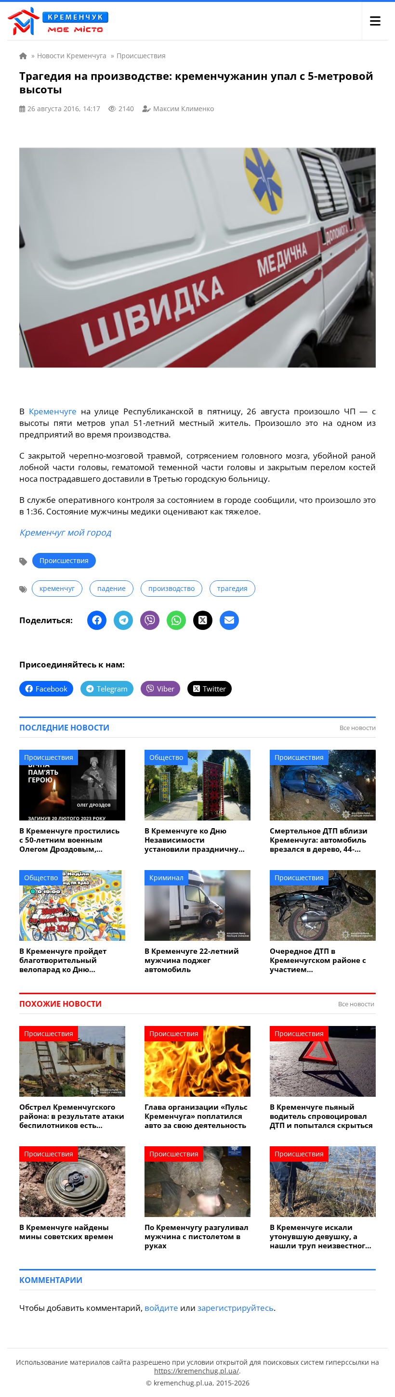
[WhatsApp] (176, 620)
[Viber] (149, 620)
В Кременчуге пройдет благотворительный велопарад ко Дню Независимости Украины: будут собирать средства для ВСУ (68, 960)
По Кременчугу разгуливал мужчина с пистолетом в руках (197, 1236)
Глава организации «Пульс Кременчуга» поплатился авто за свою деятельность (196, 1116)
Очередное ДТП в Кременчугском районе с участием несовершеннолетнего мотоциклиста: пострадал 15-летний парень (319, 960)
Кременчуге (53, 411)
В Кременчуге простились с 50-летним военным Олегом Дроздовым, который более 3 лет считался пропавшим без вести (69, 840)
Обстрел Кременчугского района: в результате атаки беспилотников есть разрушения (71, 1116)
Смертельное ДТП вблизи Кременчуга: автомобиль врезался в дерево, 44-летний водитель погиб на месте (320, 840)
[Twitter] (202, 620)
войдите (161, 1307)
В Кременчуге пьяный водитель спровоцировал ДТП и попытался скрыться (321, 1116)
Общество (166, 757)
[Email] (229, 620)
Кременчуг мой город (65, 532)
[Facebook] (96, 620)
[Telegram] (123, 620)
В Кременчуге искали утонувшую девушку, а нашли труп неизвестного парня (319, 1236)
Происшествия (64, 560)
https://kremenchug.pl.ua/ (196, 1370)
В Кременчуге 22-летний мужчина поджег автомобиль (192, 960)
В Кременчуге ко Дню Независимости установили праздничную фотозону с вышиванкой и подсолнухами (195, 840)
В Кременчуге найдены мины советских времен (66, 1232)
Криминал (166, 877)
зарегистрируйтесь (236, 1307)
